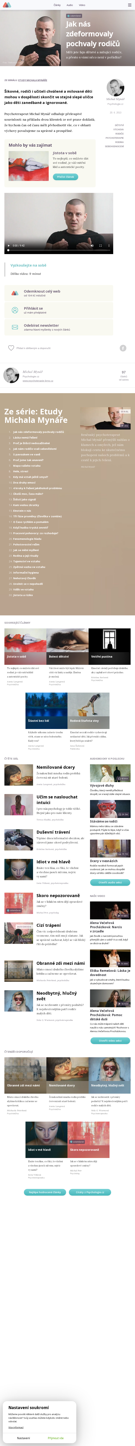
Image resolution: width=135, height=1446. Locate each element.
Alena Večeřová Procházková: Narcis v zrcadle (106, 927)
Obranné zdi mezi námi (61, 963)
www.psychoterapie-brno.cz (38, 380)
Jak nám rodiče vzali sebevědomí (34, 448)
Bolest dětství (59, 656)
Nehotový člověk (24, 578)
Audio (70, 5)
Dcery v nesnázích (104, 861)
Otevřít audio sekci (110, 882)
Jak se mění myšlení (26, 550)
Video (82, 5)
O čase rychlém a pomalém (31, 522)
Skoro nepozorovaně (58, 895)
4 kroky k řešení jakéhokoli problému (37, 488)
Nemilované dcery (56, 767)
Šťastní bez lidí (38, 721)
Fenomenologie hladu (27, 538)
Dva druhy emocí (24, 482)
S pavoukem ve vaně (26, 454)
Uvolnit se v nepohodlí (28, 584)
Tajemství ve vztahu (26, 561)
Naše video (97, 896)
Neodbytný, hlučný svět (57, 996)
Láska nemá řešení (25, 437)
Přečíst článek (65, 176)
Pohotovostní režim (26, 544)
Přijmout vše (56, 1438)
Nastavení (23, 1438)
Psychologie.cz (7, 5)
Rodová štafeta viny (84, 721)
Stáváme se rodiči (104, 821)
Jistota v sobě (65, 153)
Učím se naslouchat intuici (57, 799)
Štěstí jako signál (24, 499)
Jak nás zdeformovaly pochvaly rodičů (38, 432)
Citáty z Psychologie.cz (90, 1192)
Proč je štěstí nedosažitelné (31, 443)
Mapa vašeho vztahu (26, 465)
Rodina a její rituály (25, 555)
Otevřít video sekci (110, 1040)
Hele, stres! (20, 471)
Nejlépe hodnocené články (45, 1192)
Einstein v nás (22, 510)
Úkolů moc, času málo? (28, 493)
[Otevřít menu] (129, 4)
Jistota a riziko (23, 595)
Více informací (15, 1427)
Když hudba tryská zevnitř (30, 527)
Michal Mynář (115, 99)
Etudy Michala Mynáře (32, 80)
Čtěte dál (11, 758)
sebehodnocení (114, 146)
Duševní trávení (53, 832)
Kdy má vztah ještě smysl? (30, 477)
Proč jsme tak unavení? (28, 460)
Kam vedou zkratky (26, 505)
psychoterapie (115, 138)
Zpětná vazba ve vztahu (29, 567)
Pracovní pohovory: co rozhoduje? (35, 533)
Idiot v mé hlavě (53, 862)
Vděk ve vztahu (23, 589)
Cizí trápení (49, 925)
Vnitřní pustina (101, 656)
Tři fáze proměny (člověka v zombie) (37, 516)
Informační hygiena (26, 572)
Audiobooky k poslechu (107, 758)
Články (57, 5)
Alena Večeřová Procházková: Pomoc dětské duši (106, 1015)
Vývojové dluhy (102, 785)
